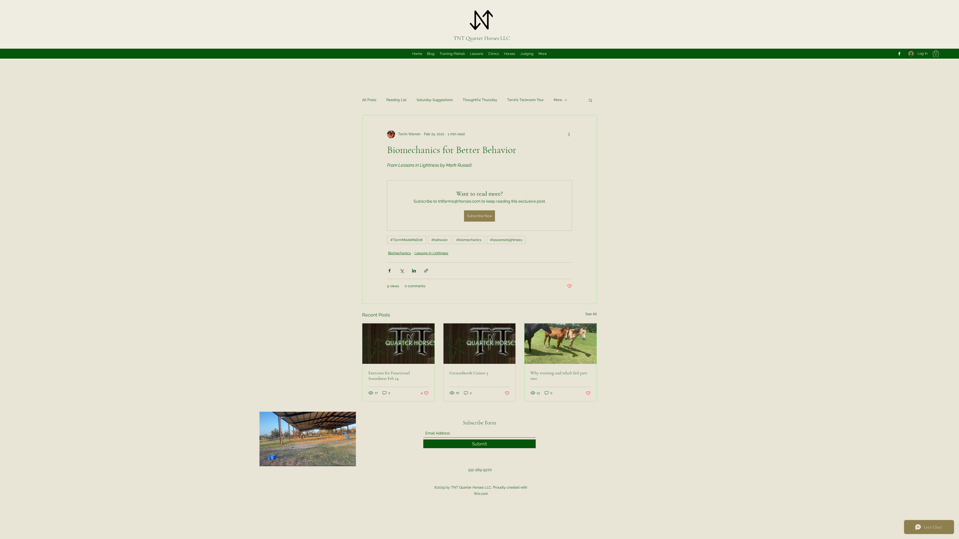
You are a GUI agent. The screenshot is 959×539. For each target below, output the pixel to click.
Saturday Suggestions (435, 100)
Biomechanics (399, 253)
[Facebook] (899, 53)
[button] (936, 53)
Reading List (396, 100)
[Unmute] (274, 459)
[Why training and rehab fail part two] (560, 343)
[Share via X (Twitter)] (401, 270)
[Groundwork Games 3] (480, 343)
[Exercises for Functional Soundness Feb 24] (398, 343)
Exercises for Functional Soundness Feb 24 (389, 375)
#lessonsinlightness (506, 240)
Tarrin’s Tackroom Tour (525, 100)
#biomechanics (468, 240)
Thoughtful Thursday (480, 100)
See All (591, 314)
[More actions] (569, 134)
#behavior (439, 240)
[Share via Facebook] (389, 270)
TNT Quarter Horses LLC (482, 38)
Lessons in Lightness (431, 253)
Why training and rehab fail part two (558, 375)
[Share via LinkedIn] (414, 270)
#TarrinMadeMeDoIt (406, 240)
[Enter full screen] (349, 459)
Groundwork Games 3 (469, 373)
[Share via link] (426, 270)
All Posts (369, 100)
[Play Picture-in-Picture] (340, 459)
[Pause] (266, 459)
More (558, 100)
